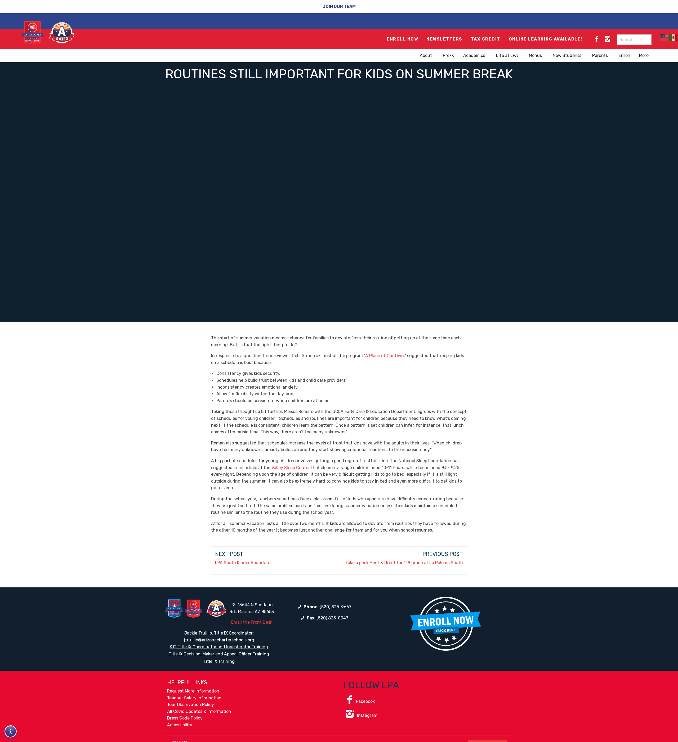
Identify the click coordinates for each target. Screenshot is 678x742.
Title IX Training (219, 661)
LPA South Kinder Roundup (242, 562)
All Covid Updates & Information (199, 711)
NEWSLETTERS (444, 39)
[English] (664, 37)
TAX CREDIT (485, 39)
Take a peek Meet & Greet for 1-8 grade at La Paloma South (404, 562)
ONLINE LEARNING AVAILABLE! (545, 39)
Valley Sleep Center (290, 467)
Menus (535, 55)
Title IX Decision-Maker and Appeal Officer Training (219, 653)
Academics (474, 55)
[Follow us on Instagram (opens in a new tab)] (607, 39)
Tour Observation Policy (190, 704)
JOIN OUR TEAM (339, 6)
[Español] (673, 37)
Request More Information (193, 691)
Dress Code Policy (185, 718)
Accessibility (179, 724)
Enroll (624, 55)
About (426, 55)
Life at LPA (507, 55)
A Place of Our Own (384, 355)
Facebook (365, 701)
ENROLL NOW (402, 39)
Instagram (366, 715)
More (644, 55)
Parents (600, 55)
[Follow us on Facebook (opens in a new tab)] (596, 39)
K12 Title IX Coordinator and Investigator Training (219, 646)
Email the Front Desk (251, 622)
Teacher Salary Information (194, 697)
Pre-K (448, 55)
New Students (567, 55)
